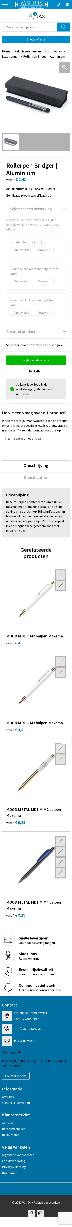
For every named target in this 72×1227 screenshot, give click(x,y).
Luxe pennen (10, 56)
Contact (7, 1123)
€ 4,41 (15, 729)
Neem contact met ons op (23, 438)
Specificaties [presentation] (36, 477)
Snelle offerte (36, 39)
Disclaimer (9, 1173)
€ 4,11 (15, 642)
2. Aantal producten (23, 331)
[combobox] (29, 27)
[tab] (36, 465)
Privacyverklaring (14, 1167)
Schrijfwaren (53, 51)
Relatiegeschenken (27, 51)
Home (6, 51)
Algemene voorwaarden (18, 1155)
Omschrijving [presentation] (35, 465)
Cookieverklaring (13, 1161)
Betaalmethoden (14, 1129)
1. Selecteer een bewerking (29, 208)
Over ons (8, 1097)
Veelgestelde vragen (16, 1103)
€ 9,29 (15, 822)
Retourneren (11, 1135)
